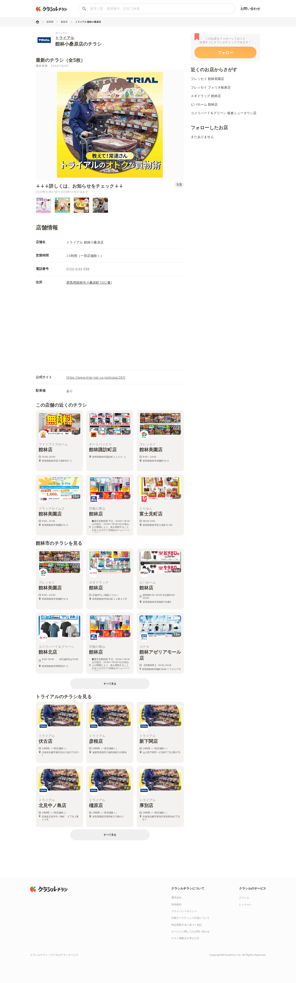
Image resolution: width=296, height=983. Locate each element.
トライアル (64, 37)
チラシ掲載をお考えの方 (185, 938)
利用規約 (176, 904)
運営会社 (176, 897)
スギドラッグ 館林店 (206, 96)
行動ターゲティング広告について (190, 917)
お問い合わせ (250, 8)
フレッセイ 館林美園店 (207, 79)
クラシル (244, 897)
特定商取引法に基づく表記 (186, 924)
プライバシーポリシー (184, 911)
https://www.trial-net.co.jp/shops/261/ (96, 377)
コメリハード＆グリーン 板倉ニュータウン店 (223, 113)
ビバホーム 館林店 (204, 104)
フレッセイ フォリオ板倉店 (211, 87)
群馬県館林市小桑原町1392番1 (89, 282)
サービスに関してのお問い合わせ (190, 931)
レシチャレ (245, 904)
